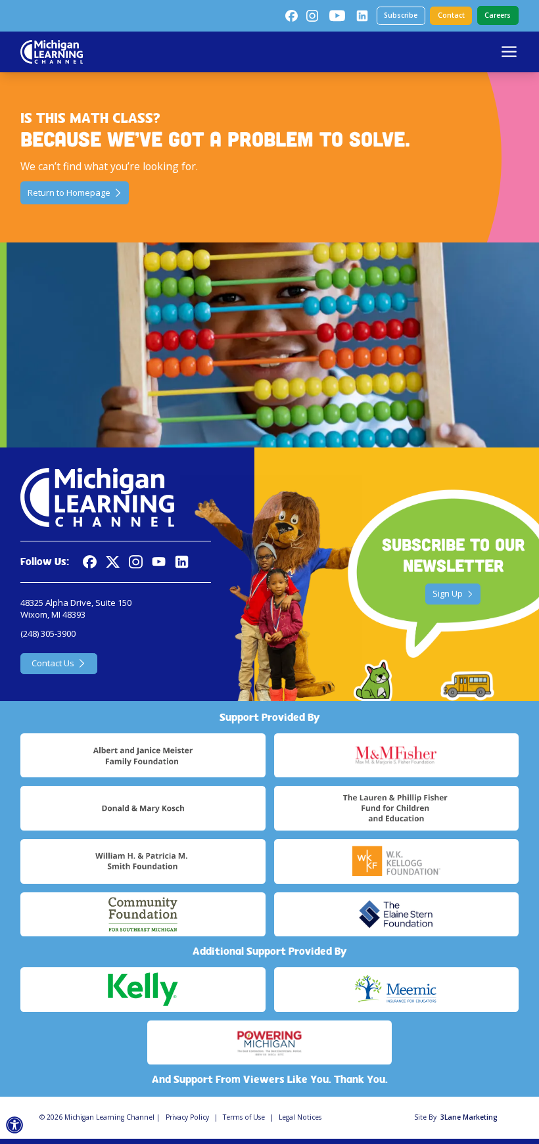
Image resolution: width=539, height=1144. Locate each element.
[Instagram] (312, 16)
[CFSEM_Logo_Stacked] (142, 914)
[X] (113, 562)
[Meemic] (396, 989)
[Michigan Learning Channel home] (51, 52)
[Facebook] (291, 16)
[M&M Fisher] (396, 755)
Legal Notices (300, 1117)
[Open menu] (509, 51)
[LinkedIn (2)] (362, 16)
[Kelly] (142, 989)
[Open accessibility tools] (15, 1125)
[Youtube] (337, 15)
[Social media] (159, 562)
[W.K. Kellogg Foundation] (396, 861)
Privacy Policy (187, 1117)
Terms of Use (244, 1117)
